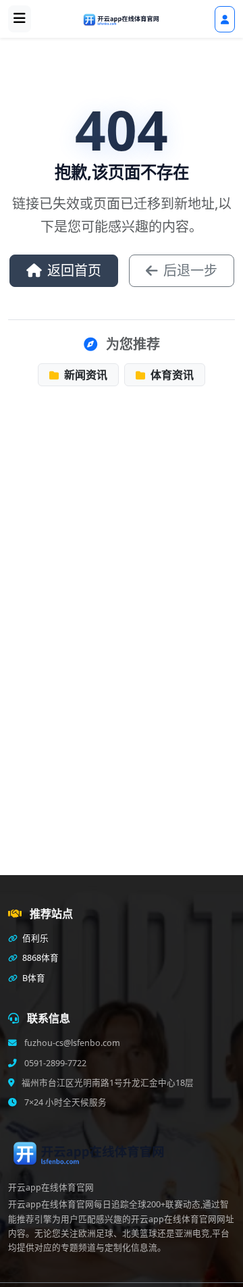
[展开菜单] (19, 18)
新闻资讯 (84, 374)
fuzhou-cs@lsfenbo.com (71, 1043)
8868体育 (39, 958)
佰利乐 (34, 938)
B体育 (32, 978)
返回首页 (74, 270)
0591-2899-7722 (54, 1063)
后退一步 (190, 270)
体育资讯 (171, 374)
